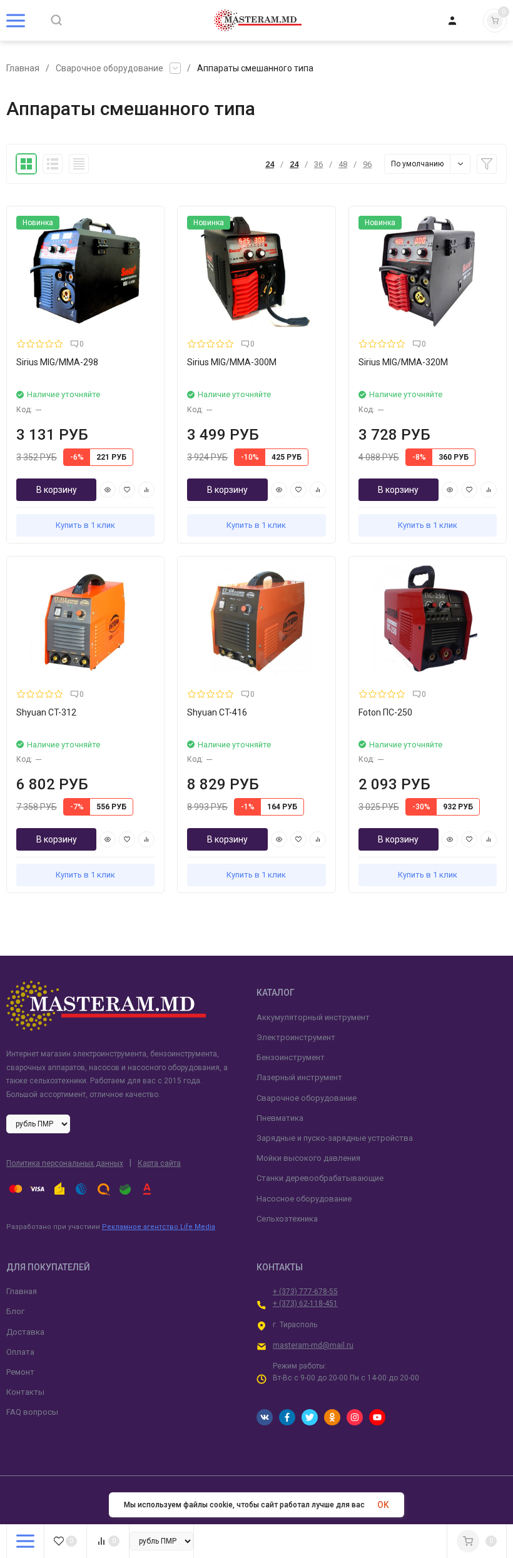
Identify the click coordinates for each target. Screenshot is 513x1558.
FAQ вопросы (32, 1412)
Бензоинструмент (290, 1057)
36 (318, 164)
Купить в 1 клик (85, 525)
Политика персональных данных (64, 1163)
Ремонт (20, 1372)
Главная (22, 68)
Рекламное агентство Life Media (158, 1227)
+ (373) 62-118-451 (305, 1303)
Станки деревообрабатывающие (319, 1178)
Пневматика (279, 1118)
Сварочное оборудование (109, 68)
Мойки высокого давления (308, 1158)
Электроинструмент (295, 1037)
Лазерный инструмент (299, 1077)
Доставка (25, 1332)
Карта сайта (159, 1163)
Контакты (25, 1392)
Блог (15, 1311)
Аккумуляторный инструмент (313, 1017)
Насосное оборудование (304, 1198)
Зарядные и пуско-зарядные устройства (334, 1138)
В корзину (56, 490)
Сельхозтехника (287, 1218)
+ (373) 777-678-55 (305, 1291)
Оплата (20, 1352)
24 (269, 164)
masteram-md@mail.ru (313, 1345)
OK (383, 1505)
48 (342, 164)
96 (367, 164)
